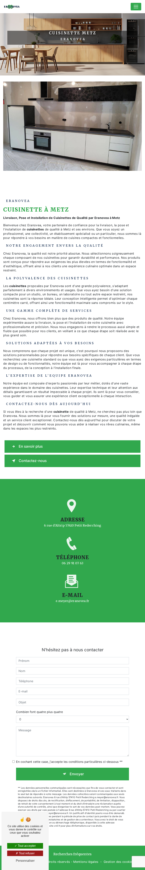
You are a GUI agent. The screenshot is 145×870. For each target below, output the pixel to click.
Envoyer (77, 774)
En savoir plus (31, 446)
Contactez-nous (33, 460)
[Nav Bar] (136, 6)
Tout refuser (26, 853)
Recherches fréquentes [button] (72, 854)
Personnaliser (25, 860)
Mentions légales (85, 862)
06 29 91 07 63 (72, 563)
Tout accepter (26, 845)
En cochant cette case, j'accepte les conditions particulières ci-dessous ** (69, 762)
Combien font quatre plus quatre (39, 712)
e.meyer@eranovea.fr (72, 601)
